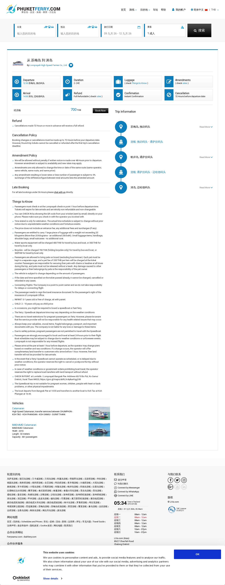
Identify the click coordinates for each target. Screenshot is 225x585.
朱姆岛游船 (33, 494)
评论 (78, 521)
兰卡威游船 (37, 478)
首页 (123, 9)
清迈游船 (21, 498)
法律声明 (11, 525)
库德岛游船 (85, 486)
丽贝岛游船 (25, 478)
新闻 (64, 521)
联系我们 (68, 525)
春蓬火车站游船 (71, 490)
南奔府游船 (25, 482)
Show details (50, 578)
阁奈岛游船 (35, 510)
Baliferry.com (30, 537)
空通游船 (65, 498)
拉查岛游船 (98, 486)
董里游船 (82, 506)
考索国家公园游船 (15, 506)
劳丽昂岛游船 (76, 478)
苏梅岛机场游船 (58, 506)
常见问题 (86, 521)
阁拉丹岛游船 (48, 510)
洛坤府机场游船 (83, 494)
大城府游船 (85, 482)
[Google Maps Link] (170, 487)
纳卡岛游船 (69, 502)
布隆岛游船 (60, 486)
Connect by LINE (125, 495)
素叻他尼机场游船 (15, 502)
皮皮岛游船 (43, 498)
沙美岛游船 (56, 494)
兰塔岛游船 (50, 478)
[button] (205, 9)
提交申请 (122, 479)
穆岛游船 (55, 498)
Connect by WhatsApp (128, 491)
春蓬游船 (57, 490)
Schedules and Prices (31, 521)
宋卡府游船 (22, 486)
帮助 (163, 9)
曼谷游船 (21, 494)
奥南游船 (11, 486)
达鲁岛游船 (22, 510)
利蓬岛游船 (62, 478)
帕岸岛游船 (73, 486)
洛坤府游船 (68, 494)
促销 (52, 521)
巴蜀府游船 (47, 486)
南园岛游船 (12, 482)
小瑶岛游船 (35, 486)
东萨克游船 (12, 478)
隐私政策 (34, 525)
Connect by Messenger (129, 487)
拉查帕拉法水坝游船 (16, 490)
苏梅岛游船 (44, 506)
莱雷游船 (72, 506)
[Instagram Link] (184, 480)
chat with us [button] (59, 192)
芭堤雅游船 (31, 506)
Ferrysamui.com (14, 537)
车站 (155, 9)
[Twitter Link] (177, 480)
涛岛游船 (11, 498)
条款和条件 (22, 525)
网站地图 (58, 525)
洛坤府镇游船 (99, 494)
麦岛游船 (61, 510)
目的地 (16, 521)
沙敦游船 (44, 494)
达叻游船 (103, 506)
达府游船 (11, 510)
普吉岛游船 (85, 490)
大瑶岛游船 (98, 482)
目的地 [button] (144, 9)
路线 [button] (131, 9)
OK (197, 554)
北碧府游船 (89, 478)
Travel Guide (98, 521)
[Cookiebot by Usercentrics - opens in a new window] (21, 578)
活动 (58, 521)
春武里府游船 (45, 490)
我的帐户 (180, 9)
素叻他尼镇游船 (54, 502)
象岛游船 (93, 506)
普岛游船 (97, 490)
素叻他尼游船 (96, 498)
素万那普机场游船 (80, 498)
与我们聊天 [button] (122, 483)
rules (185, 83)
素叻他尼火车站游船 (35, 502)
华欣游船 (101, 478)
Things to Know (139, 83)
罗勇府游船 (81, 502)
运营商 (71, 521)
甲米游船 (32, 498)
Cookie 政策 (46, 525)
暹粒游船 (11, 494)
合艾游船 (49, 482)
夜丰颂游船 (73, 482)
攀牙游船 (32, 490)
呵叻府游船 (60, 482)
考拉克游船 (94, 502)
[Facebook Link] (170, 480)
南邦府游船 (37, 482)
